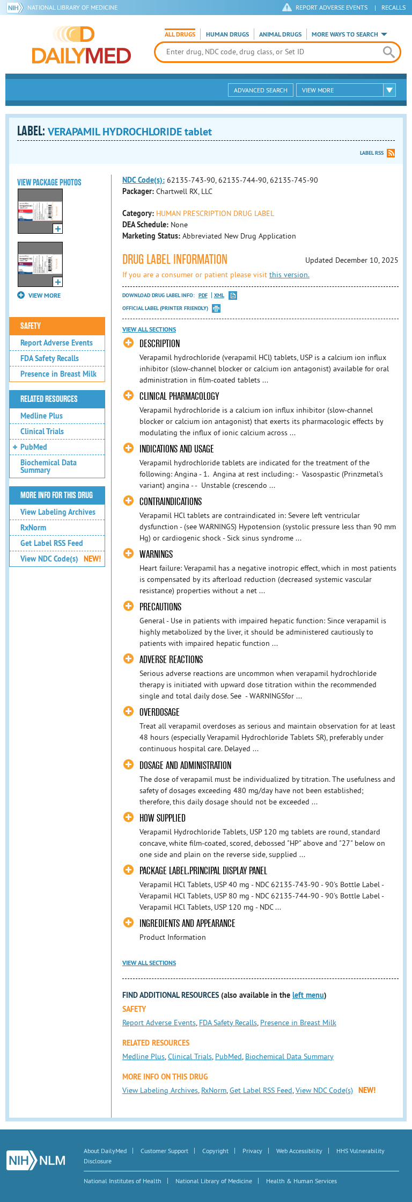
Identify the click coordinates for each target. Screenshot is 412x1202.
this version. (289, 274)
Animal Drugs (280, 34)
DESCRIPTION (159, 343)
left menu (308, 995)
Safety (30, 326)
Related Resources (49, 399)
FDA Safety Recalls (49, 358)
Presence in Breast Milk (58, 374)
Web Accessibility (299, 1151)
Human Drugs (227, 34)
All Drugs (180, 34)
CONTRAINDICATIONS (170, 501)
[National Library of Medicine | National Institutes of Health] (35, 1160)
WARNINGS (156, 554)
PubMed (33, 447)
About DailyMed (105, 1151)
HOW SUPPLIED (162, 818)
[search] (389, 52)
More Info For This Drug (56, 495)
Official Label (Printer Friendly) (165, 308)
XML (219, 295)
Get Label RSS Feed (51, 543)
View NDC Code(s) (60, 559)
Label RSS (372, 152)
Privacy (252, 1151)
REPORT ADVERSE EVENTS (331, 7)
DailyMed (81, 44)
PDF (203, 295)
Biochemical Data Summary (48, 466)
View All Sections (149, 329)
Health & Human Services (301, 1181)
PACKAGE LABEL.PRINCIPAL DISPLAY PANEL (203, 871)
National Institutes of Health (122, 1181)
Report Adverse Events (56, 343)
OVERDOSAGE (159, 712)
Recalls (393, 7)
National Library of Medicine (72, 7)
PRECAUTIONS (160, 607)
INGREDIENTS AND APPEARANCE (187, 923)
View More (318, 90)
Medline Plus (41, 416)
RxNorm (33, 527)
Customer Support (164, 1151)
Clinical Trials (42, 431)
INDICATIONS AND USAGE (176, 449)
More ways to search (345, 34)
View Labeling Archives (57, 512)
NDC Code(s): (143, 180)
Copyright (215, 1151)
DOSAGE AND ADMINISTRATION (185, 765)
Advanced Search (261, 90)
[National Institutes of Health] (16, 8)
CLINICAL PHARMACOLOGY (179, 396)
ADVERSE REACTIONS (171, 659)
